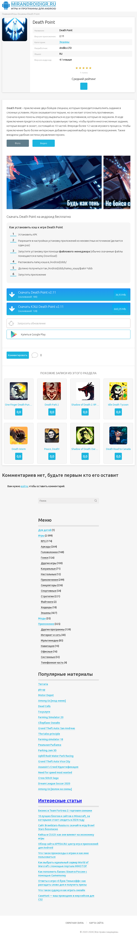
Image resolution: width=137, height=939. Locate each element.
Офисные (46, 651)
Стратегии (47, 596)
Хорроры (46, 607)
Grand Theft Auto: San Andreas (56, 728)
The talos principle (49, 733)
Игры (41, 535)
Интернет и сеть (51, 635)
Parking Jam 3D (47, 750)
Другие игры (48, 563)
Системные (48, 657)
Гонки (44, 557)
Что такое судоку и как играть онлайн (61, 890)
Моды (42, 618)
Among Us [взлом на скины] (55, 789)
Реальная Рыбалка (49, 744)
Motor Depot (46, 695)
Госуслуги (44, 711)
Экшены (64, 42)
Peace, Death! (51, 449)
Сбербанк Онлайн (49, 722)
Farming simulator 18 (50, 739)
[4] (87, 68)
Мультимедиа (49, 640)
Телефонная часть (52, 662)
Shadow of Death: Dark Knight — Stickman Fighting (85, 449)
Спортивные (48, 590)
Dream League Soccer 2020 (54, 783)
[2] (80, 68)
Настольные (48, 574)
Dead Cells (44, 706)
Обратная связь (74, 923)
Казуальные (48, 568)
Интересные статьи (60, 800)
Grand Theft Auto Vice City (54, 761)
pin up (41, 689)
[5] (90, 68)
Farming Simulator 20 (50, 717)
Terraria (43, 684)
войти (24, 486)
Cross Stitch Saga (48, 778)
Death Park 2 (52, 404)
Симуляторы (49, 585)
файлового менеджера (74, 251)
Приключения (49, 579)
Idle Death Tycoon (118, 404)
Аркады (46, 546)
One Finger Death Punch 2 (18, 404)
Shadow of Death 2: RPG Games (85, 404)
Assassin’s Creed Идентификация (58, 767)
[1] (77, 68)
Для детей (44, 530)
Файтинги (47, 601)
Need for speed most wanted (55, 772)
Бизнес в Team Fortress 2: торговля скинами (65, 810)
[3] (83, 68)
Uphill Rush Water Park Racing (55, 755)
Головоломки (49, 552)
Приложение (46, 623)
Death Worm (19, 449)
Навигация (47, 646)
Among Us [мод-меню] (52, 700)
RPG (43, 541)
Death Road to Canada (118, 449)
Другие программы (53, 629)
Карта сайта (96, 923)
